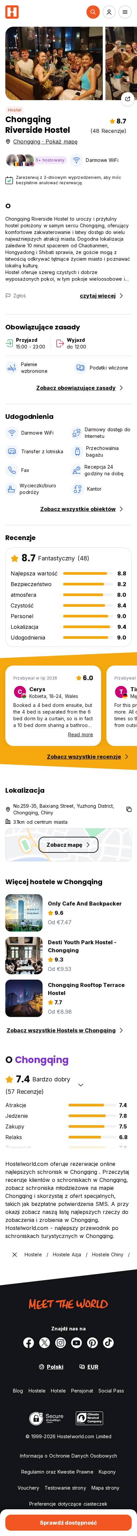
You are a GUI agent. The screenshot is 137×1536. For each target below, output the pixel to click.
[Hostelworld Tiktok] (108, 1342)
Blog (18, 1390)
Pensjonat (82, 1390)
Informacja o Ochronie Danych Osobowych (68, 1456)
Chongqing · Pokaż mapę (45, 141)
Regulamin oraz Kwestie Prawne (57, 1472)
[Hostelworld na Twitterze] (44, 1342)
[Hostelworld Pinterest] (92, 1342)
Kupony (107, 1472)
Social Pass (111, 1390)
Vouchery (28, 1488)
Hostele (37, 1390)
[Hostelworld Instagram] (60, 1342)
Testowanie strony (65, 1488)
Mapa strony (105, 1488)
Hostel (14, 109)
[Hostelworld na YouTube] (76, 1342)
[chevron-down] (81, 1085)
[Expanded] (15, 1255)
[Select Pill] (93, 12)
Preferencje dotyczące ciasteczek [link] (68, 1504)
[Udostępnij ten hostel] (127, 98)
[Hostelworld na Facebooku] (28, 1342)
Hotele (58, 1390)
